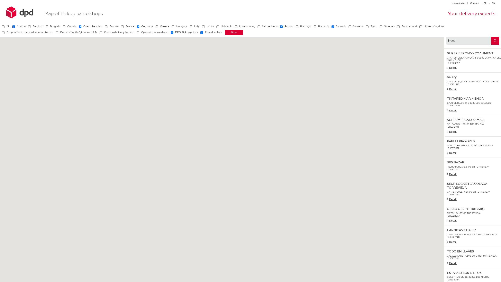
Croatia (71, 26)
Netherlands (270, 26)
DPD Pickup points (186, 32)
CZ (485, 3)
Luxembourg (247, 26)
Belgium (38, 26)
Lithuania (226, 26)
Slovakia (341, 26)
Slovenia (358, 26)
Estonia (114, 26)
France (130, 26)
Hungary (181, 26)
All (8, 26)
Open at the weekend (154, 32)
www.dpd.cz (458, 3)
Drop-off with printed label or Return (29, 32)
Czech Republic (92, 26)
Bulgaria (55, 26)
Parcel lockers (213, 32)
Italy (197, 26)
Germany (147, 26)
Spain (373, 26)
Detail (453, 67)
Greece (164, 26)
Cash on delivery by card (119, 32)
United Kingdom (434, 26)
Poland (289, 26)
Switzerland (409, 26)
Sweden (389, 26)
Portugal (305, 26)
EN (493, 3)
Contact (474, 3)
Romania (323, 26)
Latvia (210, 26)
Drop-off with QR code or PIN (78, 32)
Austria (21, 26)
